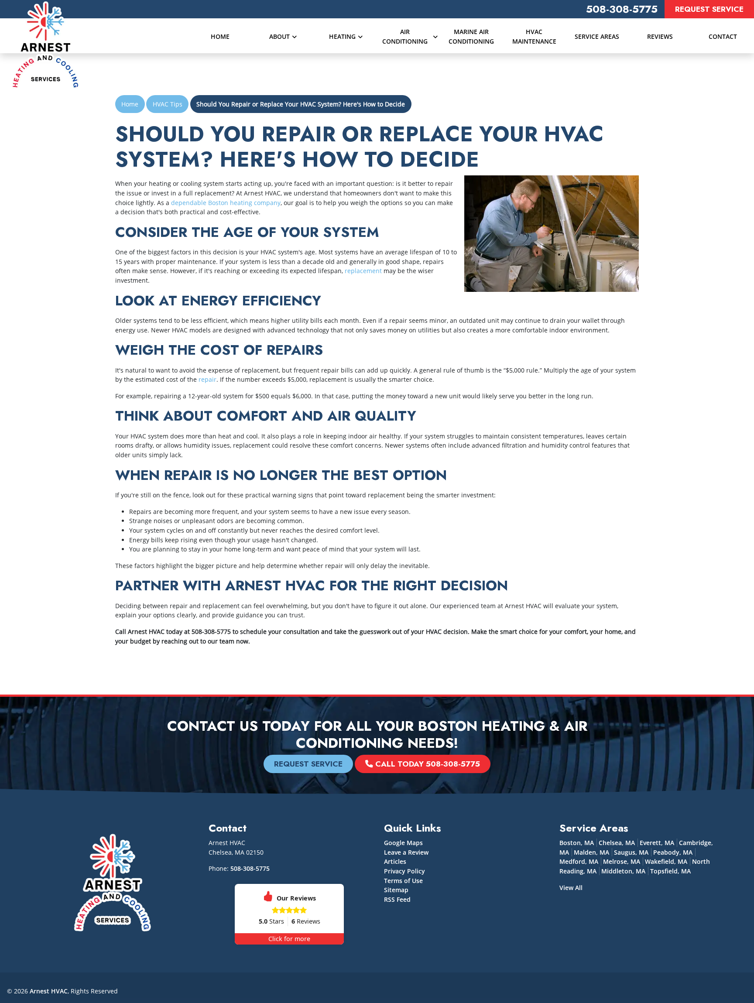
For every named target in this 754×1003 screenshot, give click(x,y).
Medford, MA (578, 861)
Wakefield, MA (666, 861)
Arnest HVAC (49, 991)
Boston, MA (576, 843)
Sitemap (396, 890)
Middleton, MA (623, 871)
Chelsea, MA (617, 843)
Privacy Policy (404, 871)
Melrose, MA (621, 861)
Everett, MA (657, 843)
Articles (395, 861)
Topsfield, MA (670, 871)
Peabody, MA (672, 852)
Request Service (709, 9)
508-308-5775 (622, 9)
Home (129, 104)
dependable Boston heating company (226, 203)
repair (207, 379)
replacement (363, 271)
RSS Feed (397, 899)
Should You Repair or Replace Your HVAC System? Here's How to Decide (300, 104)
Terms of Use (403, 880)
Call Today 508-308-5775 (426, 764)
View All (571, 887)
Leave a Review (406, 852)
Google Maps (403, 843)
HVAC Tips (167, 104)
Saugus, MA (631, 852)
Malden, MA (591, 852)
